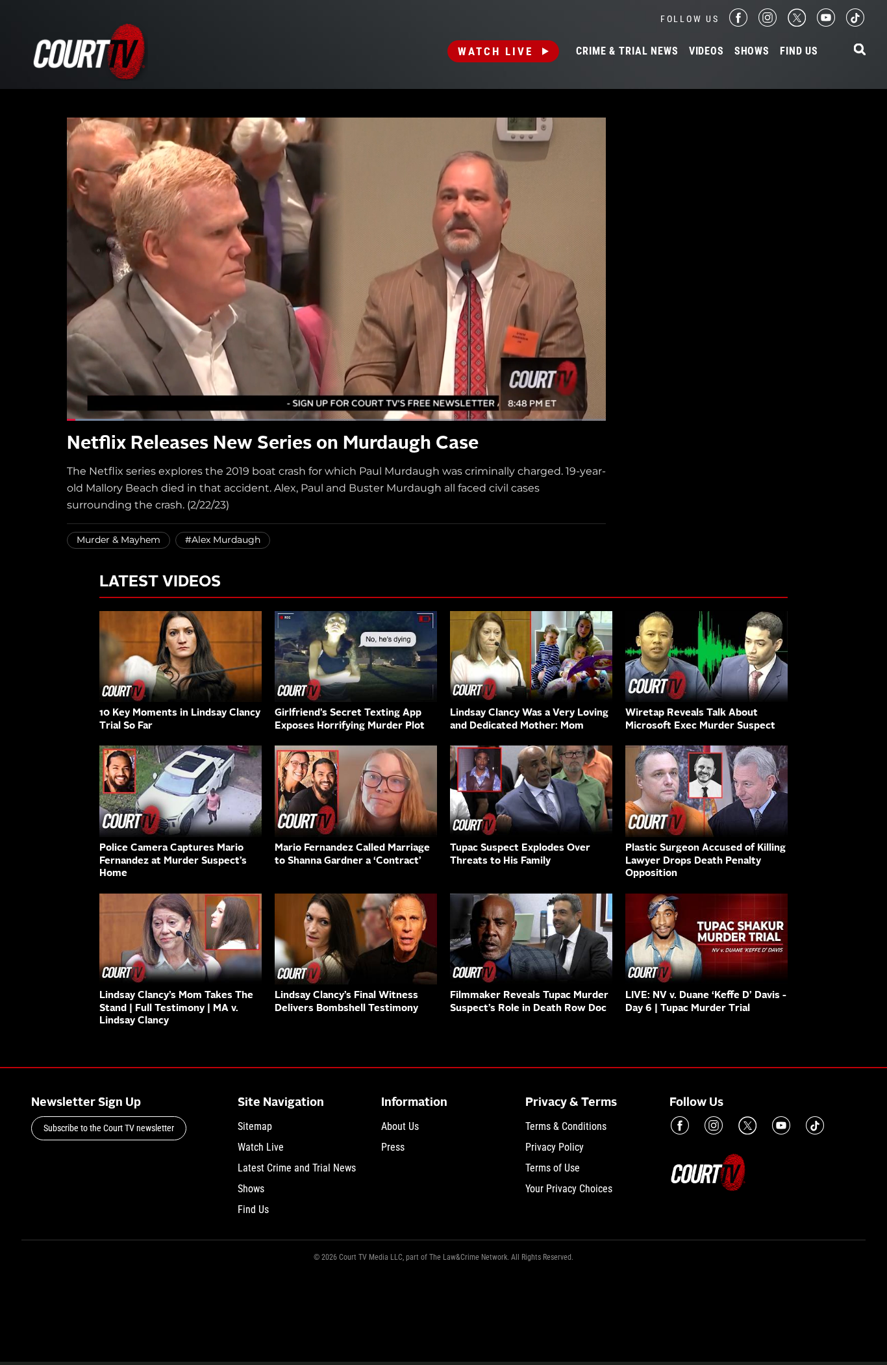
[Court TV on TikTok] (855, 23)
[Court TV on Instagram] (767, 23)
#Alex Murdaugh (222, 539)
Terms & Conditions (565, 1126)
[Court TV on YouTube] (826, 23)
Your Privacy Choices (568, 1189)
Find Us (799, 51)
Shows (751, 51)
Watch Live (495, 51)
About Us (400, 1126)
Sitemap (255, 1126)
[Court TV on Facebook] (738, 23)
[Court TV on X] (797, 23)
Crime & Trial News (627, 51)
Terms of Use (552, 1168)
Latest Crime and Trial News (297, 1168)
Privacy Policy (554, 1147)
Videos (706, 51)
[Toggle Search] (860, 50)
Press (393, 1147)
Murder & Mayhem (118, 539)
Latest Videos (160, 582)
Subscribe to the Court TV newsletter (109, 1128)
